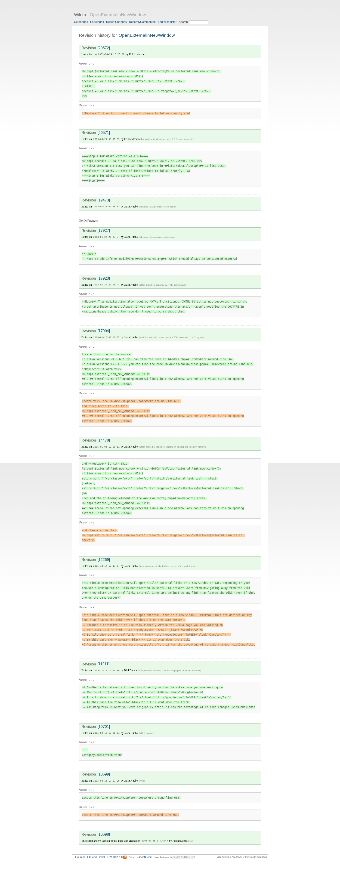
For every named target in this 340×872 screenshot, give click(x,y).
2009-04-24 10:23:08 (111, 54)
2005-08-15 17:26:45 (155, 841)
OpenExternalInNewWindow (118, 14)
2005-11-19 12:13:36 (106, 670)
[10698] (104, 834)
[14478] (104, 440)
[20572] (104, 48)
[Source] (80, 857)
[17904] (104, 331)
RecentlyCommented (142, 22)
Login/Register (167, 22)
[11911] (103, 664)
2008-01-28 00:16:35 (106, 206)
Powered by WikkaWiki (256, 857)
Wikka (80, 14)
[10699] (104, 774)
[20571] (104, 133)
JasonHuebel (144, 857)
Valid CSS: (237, 857)
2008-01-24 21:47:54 (106, 237)
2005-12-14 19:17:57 (106, 566)
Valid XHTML (223, 857)
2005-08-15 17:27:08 (106, 780)
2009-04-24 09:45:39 (106, 139)
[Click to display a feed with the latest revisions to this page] (125, 857)
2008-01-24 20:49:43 (106, 285)
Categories (81, 22)
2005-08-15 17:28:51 (106, 733)
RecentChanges (116, 22)
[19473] (104, 200)
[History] (92, 857)
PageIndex (97, 22)
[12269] (104, 560)
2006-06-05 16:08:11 (106, 446)
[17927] (104, 231)
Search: (184, 22)
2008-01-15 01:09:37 (106, 337)
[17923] (104, 278)
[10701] (104, 727)
